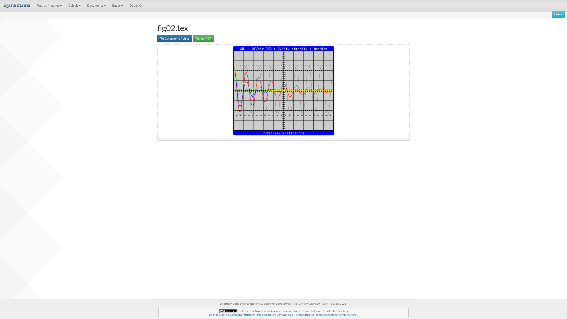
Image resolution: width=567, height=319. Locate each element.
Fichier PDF (203, 38)
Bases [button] (116, 5)
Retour (558, 14)
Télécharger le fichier (174, 38)
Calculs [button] (73, 5)
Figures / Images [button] (48, 5)
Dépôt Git (137, 5)
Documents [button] (95, 5)
